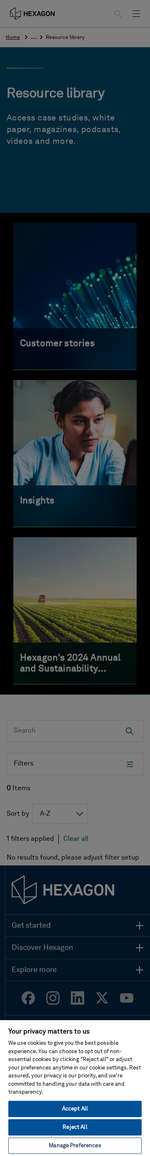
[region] (75, 1087)
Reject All (74, 1127)
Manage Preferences (75, 1145)
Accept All (75, 1109)
